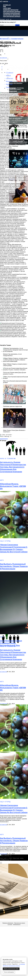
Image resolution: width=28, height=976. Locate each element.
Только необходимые (9, 972)
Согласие (10, 924)
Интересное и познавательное (12, 54)
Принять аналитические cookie (11, 968)
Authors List (7, 5)
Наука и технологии (13, 80)
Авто (7, 64)
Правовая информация (11, 13)
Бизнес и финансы (13, 44)
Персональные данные (19, 923)
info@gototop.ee (16, 924)
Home (4, 6)
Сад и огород (10, 88)
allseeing (3, 57)
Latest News (7, 8)
